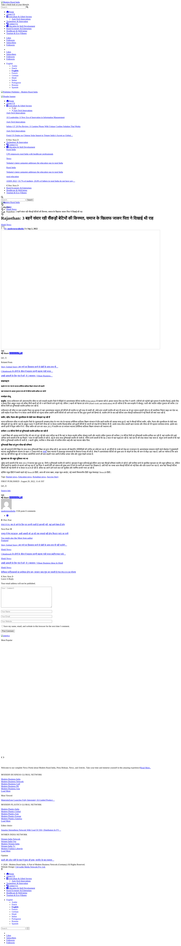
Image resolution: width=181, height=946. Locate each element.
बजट (45, 452)
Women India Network (10, 839)
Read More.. (145, 768)
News (8, 158)
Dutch (14, 68)
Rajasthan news (39, 477)
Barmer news (11, 477)
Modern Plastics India (10, 809)
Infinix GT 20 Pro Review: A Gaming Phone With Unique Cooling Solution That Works (43, 126)
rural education (12, 176)
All (14, 108)
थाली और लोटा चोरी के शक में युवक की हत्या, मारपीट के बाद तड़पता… (27, 860)
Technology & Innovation (17, 21)
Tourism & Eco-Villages (16, 33)
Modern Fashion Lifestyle (12, 848)
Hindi (14, 78)
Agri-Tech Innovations (21, 19)
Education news (25, 477)
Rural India (11, 149)
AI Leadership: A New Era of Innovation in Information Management (35, 117)
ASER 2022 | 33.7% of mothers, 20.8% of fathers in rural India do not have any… (40, 181)
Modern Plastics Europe (11, 816)
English (9, 63)
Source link (6, 491)
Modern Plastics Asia (10, 814)
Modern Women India (10, 844)
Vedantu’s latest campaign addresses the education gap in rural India (34, 163)
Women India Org (8, 841)
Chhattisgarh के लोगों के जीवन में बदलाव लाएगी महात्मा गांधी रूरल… (27, 371)
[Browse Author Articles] (6, 509)
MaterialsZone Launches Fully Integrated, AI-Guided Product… (28, 800)
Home (11, 12)
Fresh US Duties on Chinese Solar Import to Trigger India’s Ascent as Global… (39, 135)
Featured (4, 540)
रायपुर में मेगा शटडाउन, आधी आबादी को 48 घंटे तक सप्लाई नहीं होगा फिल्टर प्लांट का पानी (34, 533)
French (14, 73)
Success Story (53, 477)
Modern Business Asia (10, 789)
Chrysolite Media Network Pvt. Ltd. (30, 867)
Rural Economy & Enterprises (19, 28)
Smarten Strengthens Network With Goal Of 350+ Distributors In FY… (31, 830)
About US (10, 14)
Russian (15, 85)
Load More (5, 791)
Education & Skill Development (21, 26)
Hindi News (6, 225)
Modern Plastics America (11, 819)
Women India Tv (8, 846)
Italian (14, 80)
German (15, 75)
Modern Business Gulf (10, 784)
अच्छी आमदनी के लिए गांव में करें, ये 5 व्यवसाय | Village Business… (27, 376)
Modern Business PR (10, 786)
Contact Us (13, 24)
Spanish (15, 87)
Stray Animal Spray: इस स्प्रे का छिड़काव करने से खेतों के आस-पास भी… (29, 367)
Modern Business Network (12, 781)
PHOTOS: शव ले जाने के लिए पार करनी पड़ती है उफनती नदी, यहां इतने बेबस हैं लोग (33, 524)
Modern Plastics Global (11, 811)
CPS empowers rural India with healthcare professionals (29, 154)
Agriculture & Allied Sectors (20, 17)
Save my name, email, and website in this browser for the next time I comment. (37, 626)
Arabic (14, 66)
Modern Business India (10, 779)
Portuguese (16, 83)
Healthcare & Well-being (16, 31)
